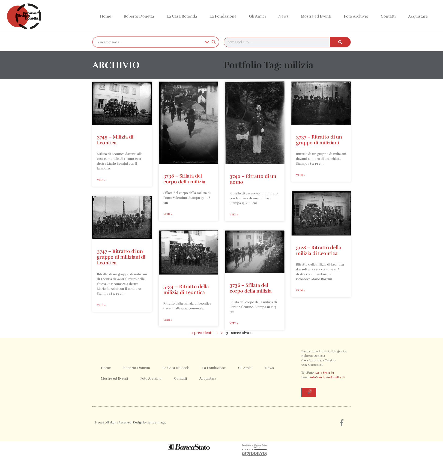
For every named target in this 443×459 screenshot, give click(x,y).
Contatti (388, 16)
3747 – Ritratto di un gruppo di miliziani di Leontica (121, 257)
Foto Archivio (356, 16)
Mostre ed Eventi (316, 16)
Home (105, 16)
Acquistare (418, 16)
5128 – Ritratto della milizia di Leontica (318, 250)
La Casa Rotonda (182, 16)
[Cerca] (340, 42)
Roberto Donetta (139, 16)
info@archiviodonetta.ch (327, 377)
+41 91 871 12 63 (324, 372)
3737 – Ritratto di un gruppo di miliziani (319, 140)
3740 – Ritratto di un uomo (253, 179)
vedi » (101, 179)
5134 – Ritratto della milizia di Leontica (186, 289)
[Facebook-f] (341, 423)
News (283, 16)
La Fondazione (223, 16)
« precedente (202, 332)
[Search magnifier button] (213, 42)
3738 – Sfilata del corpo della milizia (184, 179)
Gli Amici (257, 16)
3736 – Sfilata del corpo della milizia (251, 288)
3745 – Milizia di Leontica (115, 140)
